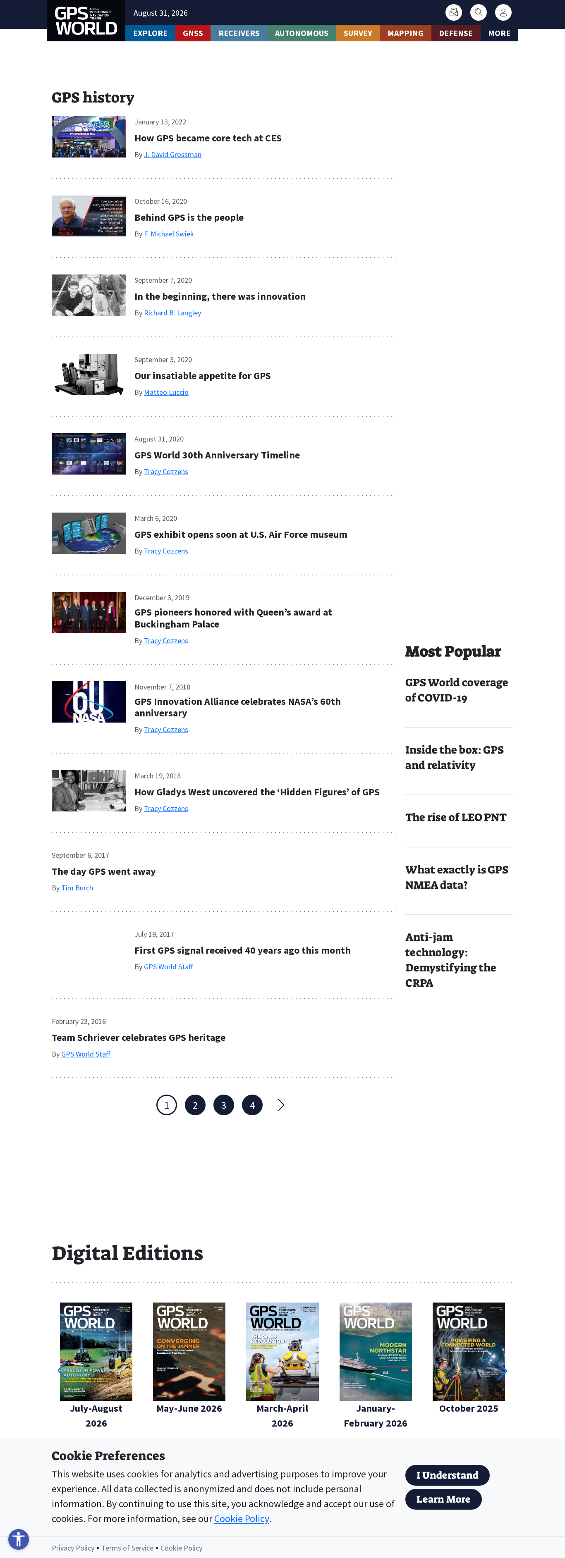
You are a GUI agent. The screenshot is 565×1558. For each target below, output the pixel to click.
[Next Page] (281, 1105)
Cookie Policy (241, 1518)
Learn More (444, 1499)
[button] (502, 1371)
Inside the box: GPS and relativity (454, 757)
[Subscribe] (453, 12)
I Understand (448, 1475)
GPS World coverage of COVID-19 (456, 690)
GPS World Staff (168, 966)
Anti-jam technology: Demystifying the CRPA (450, 960)
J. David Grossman (172, 154)
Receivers (239, 33)
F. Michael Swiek (169, 234)
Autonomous (301, 33)
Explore (150, 33)
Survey (358, 33)
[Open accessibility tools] (18, 1539)
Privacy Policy (73, 1548)
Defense (456, 33)
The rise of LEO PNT (456, 817)
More (499, 33)
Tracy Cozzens (166, 471)
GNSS (193, 33)
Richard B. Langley (172, 312)
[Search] (478, 12)
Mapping (406, 33)
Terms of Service (127, 1548)
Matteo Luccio (166, 392)
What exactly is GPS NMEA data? (456, 877)
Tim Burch (77, 887)
